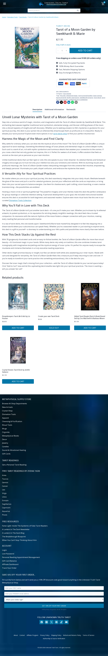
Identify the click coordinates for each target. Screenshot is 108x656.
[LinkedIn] (68, 102)
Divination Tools (12, 17)
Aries (4, 475)
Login (4, 550)
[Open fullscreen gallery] (50, 70)
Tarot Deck (97, 97)
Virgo (4, 493)
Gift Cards (6, 453)
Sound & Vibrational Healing (14, 450)
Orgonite (5, 432)
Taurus (5, 479)
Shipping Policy (56, 635)
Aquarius (6, 511)
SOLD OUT (54, 328)
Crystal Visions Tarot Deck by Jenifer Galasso (16, 371)
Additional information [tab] (54, 109)
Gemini (5, 482)
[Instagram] (46, 622)
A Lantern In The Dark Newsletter (16, 529)
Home (4, 17)
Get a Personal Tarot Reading (14, 464)
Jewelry (5, 443)
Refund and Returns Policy (72, 635)
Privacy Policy (44, 635)
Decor (4, 439)
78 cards (63, 95)
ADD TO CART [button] (18, 328)
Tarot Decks (23, 17)
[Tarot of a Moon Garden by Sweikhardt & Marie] (27, 48)
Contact (22, 635)
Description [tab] (37, 109)
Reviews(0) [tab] (71, 109)
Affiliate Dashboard (10, 564)
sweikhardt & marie (86, 97)
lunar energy (97, 95)
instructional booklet (85, 95)
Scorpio (5, 500)
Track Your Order (9, 568)
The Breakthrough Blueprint (14, 536)
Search (78, 11)
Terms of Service (88, 635)
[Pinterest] (65, 102)
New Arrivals (7, 407)
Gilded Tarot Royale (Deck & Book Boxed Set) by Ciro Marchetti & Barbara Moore (89, 317)
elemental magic (72, 95)
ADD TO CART (85, 50)
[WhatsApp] (72, 102)
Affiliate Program (32, 635)
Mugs (4, 428)
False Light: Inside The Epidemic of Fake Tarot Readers (25, 526)
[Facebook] (57, 102)
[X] (61, 102)
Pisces (4, 515)
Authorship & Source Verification (54, 639)
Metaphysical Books (10, 436)
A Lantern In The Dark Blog (13, 533)
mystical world (61, 97)
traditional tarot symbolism (78, 99)
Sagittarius (6, 504)
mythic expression (73, 97)
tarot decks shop (60, 133)
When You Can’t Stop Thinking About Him (19, 540)
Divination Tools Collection (20, 200)
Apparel (5, 418)
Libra (4, 497)
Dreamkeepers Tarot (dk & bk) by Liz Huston (16, 317)
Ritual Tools (7, 425)
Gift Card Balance (9, 561)
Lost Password (8, 553)
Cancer (5, 486)
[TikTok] (61, 622)
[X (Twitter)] (51, 622)
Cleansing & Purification (12, 421)
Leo (3, 489)
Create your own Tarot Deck (48, 316)
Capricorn (6, 507)
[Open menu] (4, 3)
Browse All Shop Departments (14, 403)
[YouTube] (66, 622)
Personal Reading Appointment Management (21, 557)
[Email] (76, 102)
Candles (5, 446)
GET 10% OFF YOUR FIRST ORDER (54, 606)
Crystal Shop (7, 410)
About (16, 635)
